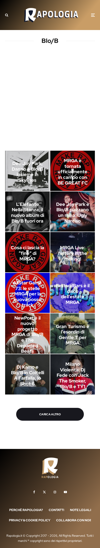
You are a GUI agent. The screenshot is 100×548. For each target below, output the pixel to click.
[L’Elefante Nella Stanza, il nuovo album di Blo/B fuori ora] (27, 211)
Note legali (80, 510)
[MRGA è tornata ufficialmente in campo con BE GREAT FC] (72, 171)
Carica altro (50, 414)
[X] (44, 492)
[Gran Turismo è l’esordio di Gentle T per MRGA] (72, 333)
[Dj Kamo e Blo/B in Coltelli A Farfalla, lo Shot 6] (27, 374)
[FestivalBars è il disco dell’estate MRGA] (72, 293)
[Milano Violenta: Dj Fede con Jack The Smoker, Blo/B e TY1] (72, 374)
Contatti (56, 510)
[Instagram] (55, 492)
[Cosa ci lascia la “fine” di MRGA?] (27, 252)
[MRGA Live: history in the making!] (72, 252)
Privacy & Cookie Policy (29, 520)
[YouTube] (65, 492)
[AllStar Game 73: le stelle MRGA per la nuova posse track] (27, 293)
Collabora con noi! (73, 520)
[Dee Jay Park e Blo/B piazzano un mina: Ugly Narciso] (72, 211)
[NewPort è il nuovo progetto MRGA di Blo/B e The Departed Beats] (27, 333)
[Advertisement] (50, 99)
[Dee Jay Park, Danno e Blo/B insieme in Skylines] (27, 171)
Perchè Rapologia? (26, 510)
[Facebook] (34, 492)
